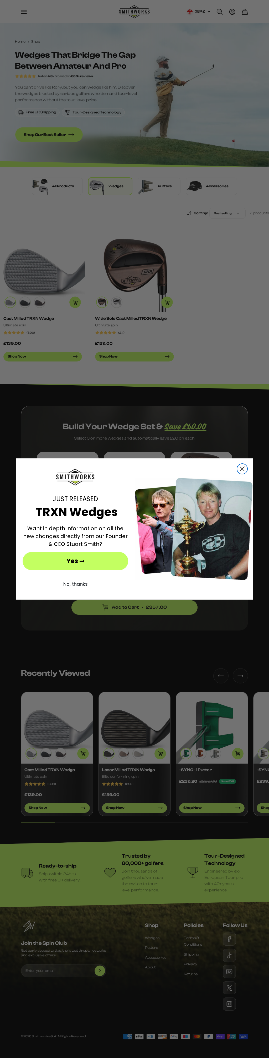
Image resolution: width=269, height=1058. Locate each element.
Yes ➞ (75, 561)
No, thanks (75, 584)
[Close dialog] (242, 469)
